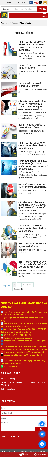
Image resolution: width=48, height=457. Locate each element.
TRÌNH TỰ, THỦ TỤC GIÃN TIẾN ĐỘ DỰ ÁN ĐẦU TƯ (32, 66)
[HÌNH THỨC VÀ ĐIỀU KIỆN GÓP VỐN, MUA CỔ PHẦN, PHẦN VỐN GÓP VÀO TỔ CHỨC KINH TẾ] (9, 268)
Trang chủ (5, 23)
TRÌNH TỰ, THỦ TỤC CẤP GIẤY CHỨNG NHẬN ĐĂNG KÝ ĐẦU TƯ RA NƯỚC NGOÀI (32, 145)
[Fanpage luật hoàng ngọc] (45, 2)
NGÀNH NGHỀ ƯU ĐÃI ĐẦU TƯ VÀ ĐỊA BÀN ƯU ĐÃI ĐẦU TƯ (31, 126)
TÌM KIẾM (42, 9)
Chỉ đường (41, 454)
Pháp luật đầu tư (27, 23)
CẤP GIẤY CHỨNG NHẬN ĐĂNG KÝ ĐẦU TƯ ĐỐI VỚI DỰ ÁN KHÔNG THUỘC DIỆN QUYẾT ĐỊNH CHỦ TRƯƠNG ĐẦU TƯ (32, 105)
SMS (26, 454)
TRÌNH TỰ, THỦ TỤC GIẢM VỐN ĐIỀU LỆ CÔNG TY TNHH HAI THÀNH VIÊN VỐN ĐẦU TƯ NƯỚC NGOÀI (32, 46)
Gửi (41, 429)
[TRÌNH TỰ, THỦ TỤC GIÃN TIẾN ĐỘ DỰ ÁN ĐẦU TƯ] (9, 71)
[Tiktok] (40, 2)
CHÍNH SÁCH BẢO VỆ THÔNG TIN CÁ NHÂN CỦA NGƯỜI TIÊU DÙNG (23, 383)
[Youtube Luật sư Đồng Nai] (36, 2)
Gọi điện (9, 454)
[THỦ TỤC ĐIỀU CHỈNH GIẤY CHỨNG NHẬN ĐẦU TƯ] (9, 89)
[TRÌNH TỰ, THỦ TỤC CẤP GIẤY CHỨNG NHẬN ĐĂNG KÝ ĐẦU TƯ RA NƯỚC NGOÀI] (9, 149)
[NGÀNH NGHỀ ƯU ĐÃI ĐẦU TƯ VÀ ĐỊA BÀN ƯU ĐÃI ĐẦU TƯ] (9, 131)
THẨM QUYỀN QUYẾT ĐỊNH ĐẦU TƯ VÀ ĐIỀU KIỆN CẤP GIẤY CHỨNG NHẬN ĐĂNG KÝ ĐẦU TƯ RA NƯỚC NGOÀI (32, 165)
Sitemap (10, 2)
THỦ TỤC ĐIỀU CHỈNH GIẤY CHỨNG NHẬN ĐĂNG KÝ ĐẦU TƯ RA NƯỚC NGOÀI (32, 228)
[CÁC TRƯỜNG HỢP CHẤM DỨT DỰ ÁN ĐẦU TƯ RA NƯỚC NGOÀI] (9, 190)
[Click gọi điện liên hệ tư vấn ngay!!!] (42, 423)
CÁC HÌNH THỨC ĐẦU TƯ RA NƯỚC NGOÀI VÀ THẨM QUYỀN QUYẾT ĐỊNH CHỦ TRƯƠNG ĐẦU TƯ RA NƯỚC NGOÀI (32, 206)
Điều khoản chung (8, 378)
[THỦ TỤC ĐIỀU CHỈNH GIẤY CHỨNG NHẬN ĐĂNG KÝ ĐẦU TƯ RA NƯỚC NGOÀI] (9, 232)
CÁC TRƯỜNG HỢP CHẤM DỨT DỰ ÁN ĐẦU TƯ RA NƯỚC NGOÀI (32, 185)
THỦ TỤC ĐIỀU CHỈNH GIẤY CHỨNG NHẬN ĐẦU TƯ (30, 84)
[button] (44, 14)
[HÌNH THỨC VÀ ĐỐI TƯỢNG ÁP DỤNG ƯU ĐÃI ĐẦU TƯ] (9, 250)
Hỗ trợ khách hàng (8, 389)
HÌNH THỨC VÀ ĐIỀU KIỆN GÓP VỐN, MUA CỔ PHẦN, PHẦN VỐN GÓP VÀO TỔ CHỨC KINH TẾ (32, 264)
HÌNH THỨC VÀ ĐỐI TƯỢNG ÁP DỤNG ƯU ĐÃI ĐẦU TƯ (32, 245)
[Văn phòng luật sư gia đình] (31, 2)
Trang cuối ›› (19, 289)
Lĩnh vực (14, 23)
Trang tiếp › (27, 285)
